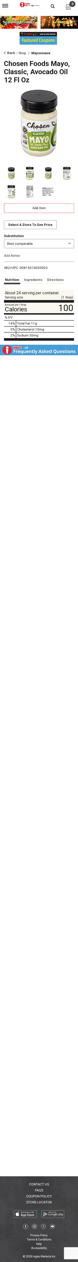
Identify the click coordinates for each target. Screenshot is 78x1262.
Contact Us (39, 1184)
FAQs (39, 1190)
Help (39, 1243)
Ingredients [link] (33, 280)
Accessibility (39, 1248)
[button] (11, 173)
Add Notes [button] (12, 256)
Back (10, 53)
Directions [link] (55, 280)
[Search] (50, 6)
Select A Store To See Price (30, 225)
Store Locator (39, 1202)
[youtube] (52, 1227)
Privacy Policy (39, 1235)
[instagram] (34, 1227)
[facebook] (25, 1227)
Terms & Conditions (39, 1239)
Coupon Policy (39, 1196)
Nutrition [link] (12, 280)
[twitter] (43, 1227)
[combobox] (39, 243)
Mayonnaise (40, 53)
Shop (22, 53)
